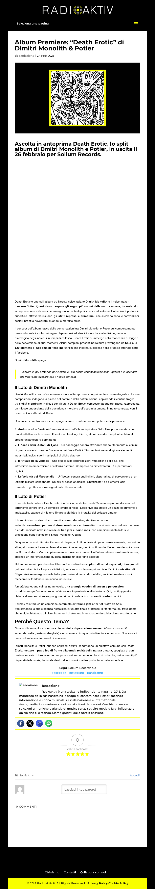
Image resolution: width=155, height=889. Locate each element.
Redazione (27, 56)
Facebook (59, 673)
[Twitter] (30, 723)
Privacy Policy (97, 883)
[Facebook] (20, 723)
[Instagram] (39, 723)
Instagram (76, 673)
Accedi (134, 775)
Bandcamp (95, 673)
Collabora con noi (93, 872)
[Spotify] (48, 723)
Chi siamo (52, 872)
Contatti (70, 872)
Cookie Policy (118, 883)
